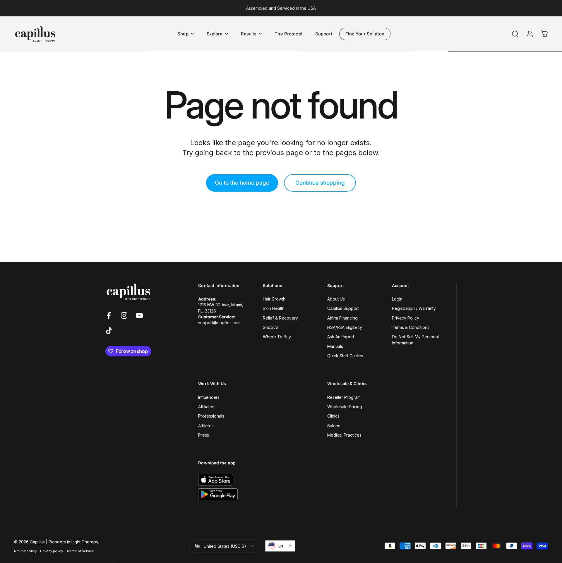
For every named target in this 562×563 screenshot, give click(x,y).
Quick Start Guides (345, 355)
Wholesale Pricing (344, 406)
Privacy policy (51, 551)
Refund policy (25, 551)
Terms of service (80, 551)
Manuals (335, 346)
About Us (336, 298)
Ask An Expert (340, 336)
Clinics (333, 415)
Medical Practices (344, 434)
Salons (333, 425)
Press (203, 434)
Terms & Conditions (410, 327)
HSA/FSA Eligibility (344, 327)
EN (280, 546)
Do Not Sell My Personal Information (415, 339)
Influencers (209, 397)
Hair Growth (274, 298)
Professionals (211, 415)
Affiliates (206, 406)
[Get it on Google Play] (218, 494)
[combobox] (280, 546)
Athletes (206, 425)
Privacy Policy (405, 317)
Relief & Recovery (280, 317)
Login (397, 298)
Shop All (271, 327)
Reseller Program (344, 397)
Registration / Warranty (414, 308)
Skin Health (274, 308)
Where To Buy (277, 336)
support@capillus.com (219, 322)
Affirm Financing (342, 317)
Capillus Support (343, 308)
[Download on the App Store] (215, 479)
